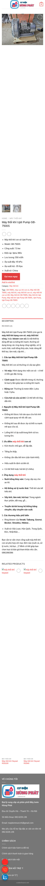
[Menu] (3, 4)
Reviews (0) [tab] (7, 326)
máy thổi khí (12, 292)
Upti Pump (37, 298)
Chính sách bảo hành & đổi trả (15, 848)
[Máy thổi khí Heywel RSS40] (33, 662)
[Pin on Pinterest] (22, 306)
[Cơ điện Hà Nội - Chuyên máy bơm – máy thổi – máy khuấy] (22, 4)
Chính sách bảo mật (11, 859)
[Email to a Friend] (18, 306)
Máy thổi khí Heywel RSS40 (32, 762)
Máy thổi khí (16, 218)
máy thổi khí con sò (25, 292)
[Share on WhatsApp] (4, 306)
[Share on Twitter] (13, 306)
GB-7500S (10, 290)
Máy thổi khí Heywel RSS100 (10, 762)
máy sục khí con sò (22, 290)
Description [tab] (7, 321)
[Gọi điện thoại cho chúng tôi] (5, 869)
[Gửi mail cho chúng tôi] (5, 862)
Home (4, 218)
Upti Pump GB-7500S (10, 300)
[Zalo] (5, 877)
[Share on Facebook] (9, 306)
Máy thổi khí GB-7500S (19, 295)
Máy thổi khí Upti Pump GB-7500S (19, 298)
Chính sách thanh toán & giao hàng (17, 854)
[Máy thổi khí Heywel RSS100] (11, 662)
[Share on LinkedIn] (27, 306)
